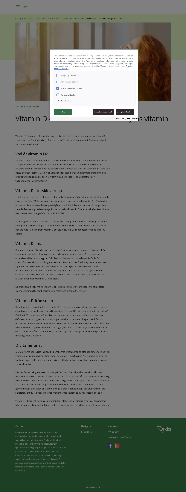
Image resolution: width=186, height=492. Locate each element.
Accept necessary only (103, 112)
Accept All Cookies (124, 112)
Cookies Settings (65, 101)
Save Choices (63, 112)
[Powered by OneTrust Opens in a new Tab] (126, 119)
